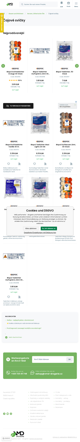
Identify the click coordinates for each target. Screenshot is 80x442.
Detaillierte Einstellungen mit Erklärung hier (40, 233)
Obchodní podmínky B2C (39, 395)
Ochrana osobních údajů (39, 410)
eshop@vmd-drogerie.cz (49, 373)
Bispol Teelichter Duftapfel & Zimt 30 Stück (40, 73)
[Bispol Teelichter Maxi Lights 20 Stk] (40, 123)
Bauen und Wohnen (16, 14)
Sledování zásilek (36, 419)
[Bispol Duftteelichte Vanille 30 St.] (14, 123)
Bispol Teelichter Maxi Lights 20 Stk (40, 146)
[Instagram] (11, 414)
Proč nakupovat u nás (63, 395)
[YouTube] (7, 414)
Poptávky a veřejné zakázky (40, 398)
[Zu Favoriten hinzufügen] (8, 164)
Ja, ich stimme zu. (49, 228)
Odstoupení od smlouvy (39, 392)
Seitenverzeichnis (36, 439)
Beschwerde (60, 404)
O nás (58, 392)
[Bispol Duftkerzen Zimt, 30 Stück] (66, 123)
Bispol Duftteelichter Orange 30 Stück (15, 73)
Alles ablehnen (30, 228)
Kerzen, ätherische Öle (35, 14)
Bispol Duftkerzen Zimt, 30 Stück (66, 146)
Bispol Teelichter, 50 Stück (64, 73)
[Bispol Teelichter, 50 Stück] (64, 51)
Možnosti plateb (36, 404)
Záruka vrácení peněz (38, 416)
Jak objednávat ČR (37, 401)
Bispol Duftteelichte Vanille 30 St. (14, 146)
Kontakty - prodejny (63, 401)
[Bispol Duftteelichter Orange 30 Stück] (15, 51)
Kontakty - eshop (62, 398)
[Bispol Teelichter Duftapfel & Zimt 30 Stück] (40, 51)
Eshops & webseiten (60, 437)
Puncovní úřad (35, 422)
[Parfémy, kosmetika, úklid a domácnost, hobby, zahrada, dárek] (4, 13)
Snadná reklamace (37, 413)
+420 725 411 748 (19, 373)
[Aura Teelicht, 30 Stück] (14, 188)
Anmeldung (69, 359)
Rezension (59, 407)
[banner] (10, 5)
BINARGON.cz (72, 437)
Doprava (33, 407)
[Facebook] (4, 414)
